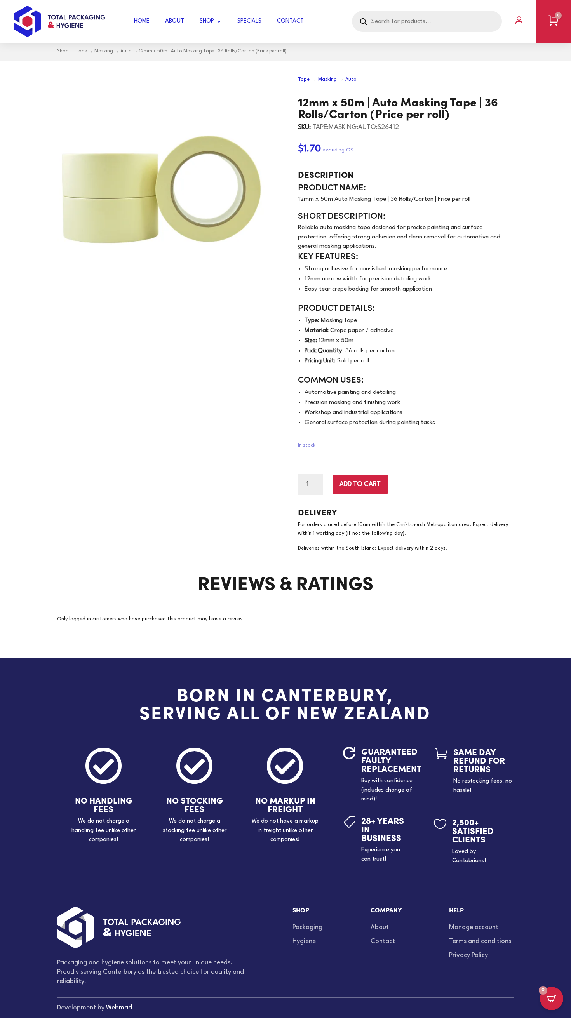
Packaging (307, 927)
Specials (249, 21)
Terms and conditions (480, 941)
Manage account (473, 927)
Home (142, 21)
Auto (126, 51)
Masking (103, 51)
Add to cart (360, 484)
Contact (290, 21)
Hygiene (304, 941)
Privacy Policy (468, 955)
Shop (207, 21)
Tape (81, 51)
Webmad (119, 1007)
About (174, 21)
